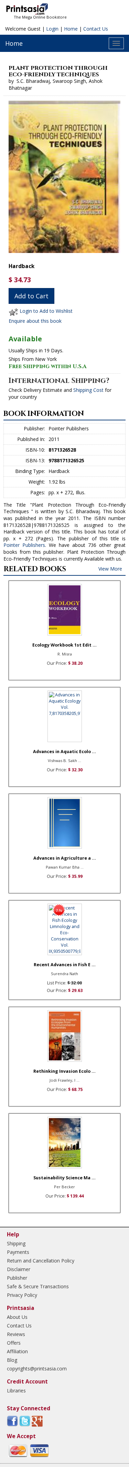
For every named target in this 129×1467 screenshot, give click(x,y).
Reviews (16, 1334)
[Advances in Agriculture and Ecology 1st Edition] (64, 823)
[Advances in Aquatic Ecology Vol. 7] (64, 716)
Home (71, 28)
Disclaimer (18, 1269)
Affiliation (17, 1351)
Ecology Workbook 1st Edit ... (64, 645)
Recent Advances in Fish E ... (65, 965)
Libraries (16, 1390)
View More (110, 568)
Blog (12, 1360)
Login (52, 28)
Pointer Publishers (24, 545)
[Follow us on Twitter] (24, 1421)
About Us (17, 1317)
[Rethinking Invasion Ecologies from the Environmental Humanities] (64, 1036)
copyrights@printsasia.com (37, 1368)
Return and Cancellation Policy (40, 1260)
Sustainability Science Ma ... (64, 1178)
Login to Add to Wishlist (46, 311)
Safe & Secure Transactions (38, 1286)
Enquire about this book (35, 321)
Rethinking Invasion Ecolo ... (64, 1071)
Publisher (17, 1278)
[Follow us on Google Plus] (37, 1421)
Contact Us (95, 28)
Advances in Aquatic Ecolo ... (64, 751)
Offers (14, 1342)
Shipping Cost (88, 390)
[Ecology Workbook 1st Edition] (64, 610)
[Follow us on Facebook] (12, 1421)
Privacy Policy (22, 1295)
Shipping (16, 1243)
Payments (18, 1252)
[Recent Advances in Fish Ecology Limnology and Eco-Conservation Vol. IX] (64, 929)
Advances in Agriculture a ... (64, 858)
